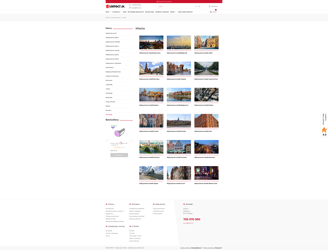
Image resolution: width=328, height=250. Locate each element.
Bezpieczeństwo (111, 219)
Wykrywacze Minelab (113, 42)
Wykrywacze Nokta (112, 37)
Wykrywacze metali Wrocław (149, 79)
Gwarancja (109, 231)
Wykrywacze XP (111, 33)
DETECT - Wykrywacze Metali (113, 17)
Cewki (108, 89)
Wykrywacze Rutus (112, 46)
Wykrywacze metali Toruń (176, 183)
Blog (124, 12)
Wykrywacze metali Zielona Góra (205, 183)
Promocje (109, 114)
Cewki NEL (109, 84)
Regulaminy (109, 213)
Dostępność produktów (136, 208)
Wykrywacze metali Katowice (204, 157)
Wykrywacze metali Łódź (203, 131)
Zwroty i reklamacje (112, 233)
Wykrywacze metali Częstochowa (206, 79)
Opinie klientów (134, 241)
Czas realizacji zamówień (136, 216)
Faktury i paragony (135, 211)
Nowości (108, 110)
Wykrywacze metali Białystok (177, 53)
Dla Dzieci (109, 80)
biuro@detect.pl (136, 8)
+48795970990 (136, 5)
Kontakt (131, 231)
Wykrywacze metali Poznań (148, 131)
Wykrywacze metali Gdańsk (176, 79)
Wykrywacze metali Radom (203, 105)
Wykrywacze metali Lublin (203, 53)
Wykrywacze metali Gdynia (148, 183)
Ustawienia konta (158, 211)
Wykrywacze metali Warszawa (149, 53)
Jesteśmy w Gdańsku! (162, 12)
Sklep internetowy (212, 248)
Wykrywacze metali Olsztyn (176, 131)
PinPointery (109, 67)
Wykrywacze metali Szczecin (177, 157)
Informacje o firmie (135, 236)
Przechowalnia (157, 213)
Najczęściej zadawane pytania (115, 221)
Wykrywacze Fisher (112, 59)
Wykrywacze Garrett (112, 50)
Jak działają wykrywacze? (136, 12)
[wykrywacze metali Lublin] (206, 43)
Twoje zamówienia (159, 208)
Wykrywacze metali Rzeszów (149, 157)
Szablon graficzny (190, 248)
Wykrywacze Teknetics (113, 63)
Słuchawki (109, 93)
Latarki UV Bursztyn (112, 76)
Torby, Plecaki (110, 102)
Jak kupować (110, 208)
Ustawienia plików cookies (114, 211)
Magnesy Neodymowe (113, 72)
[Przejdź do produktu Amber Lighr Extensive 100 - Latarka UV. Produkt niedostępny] (119, 133)
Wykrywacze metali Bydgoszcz (177, 105)
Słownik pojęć (149, 12)
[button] (221, 1)
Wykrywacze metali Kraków (149, 105)
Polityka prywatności (112, 216)
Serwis (108, 236)
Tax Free (132, 233)
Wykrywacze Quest (112, 54)
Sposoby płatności (135, 219)
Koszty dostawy (134, 213)
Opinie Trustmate (134, 238)
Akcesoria (109, 97)
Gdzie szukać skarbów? (185, 12)
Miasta (172, 12)
